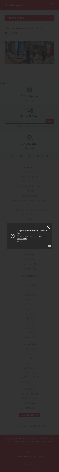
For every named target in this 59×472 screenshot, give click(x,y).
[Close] (48, 227)
